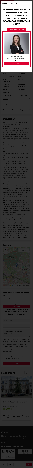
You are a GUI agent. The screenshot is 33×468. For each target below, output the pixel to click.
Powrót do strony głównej (16, 30)
